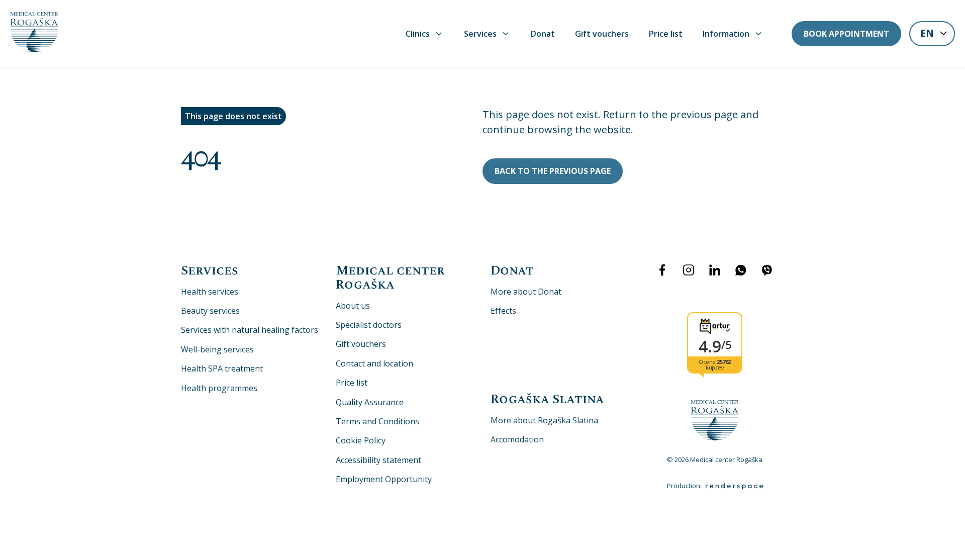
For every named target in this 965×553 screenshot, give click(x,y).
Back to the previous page (553, 170)
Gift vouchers (602, 33)
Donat (543, 33)
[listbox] (932, 34)
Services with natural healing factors (249, 329)
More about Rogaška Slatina (544, 420)
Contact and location (374, 363)
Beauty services (210, 310)
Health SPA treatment (222, 368)
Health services (209, 291)
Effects (503, 310)
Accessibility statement (378, 460)
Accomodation (517, 439)
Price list (666, 33)
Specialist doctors (369, 324)
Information (726, 33)
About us (353, 305)
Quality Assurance (370, 402)
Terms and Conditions (377, 421)
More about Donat (526, 291)
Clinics (418, 33)
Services (480, 33)
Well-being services (217, 349)
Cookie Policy (360, 440)
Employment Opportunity (384, 479)
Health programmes (219, 388)
